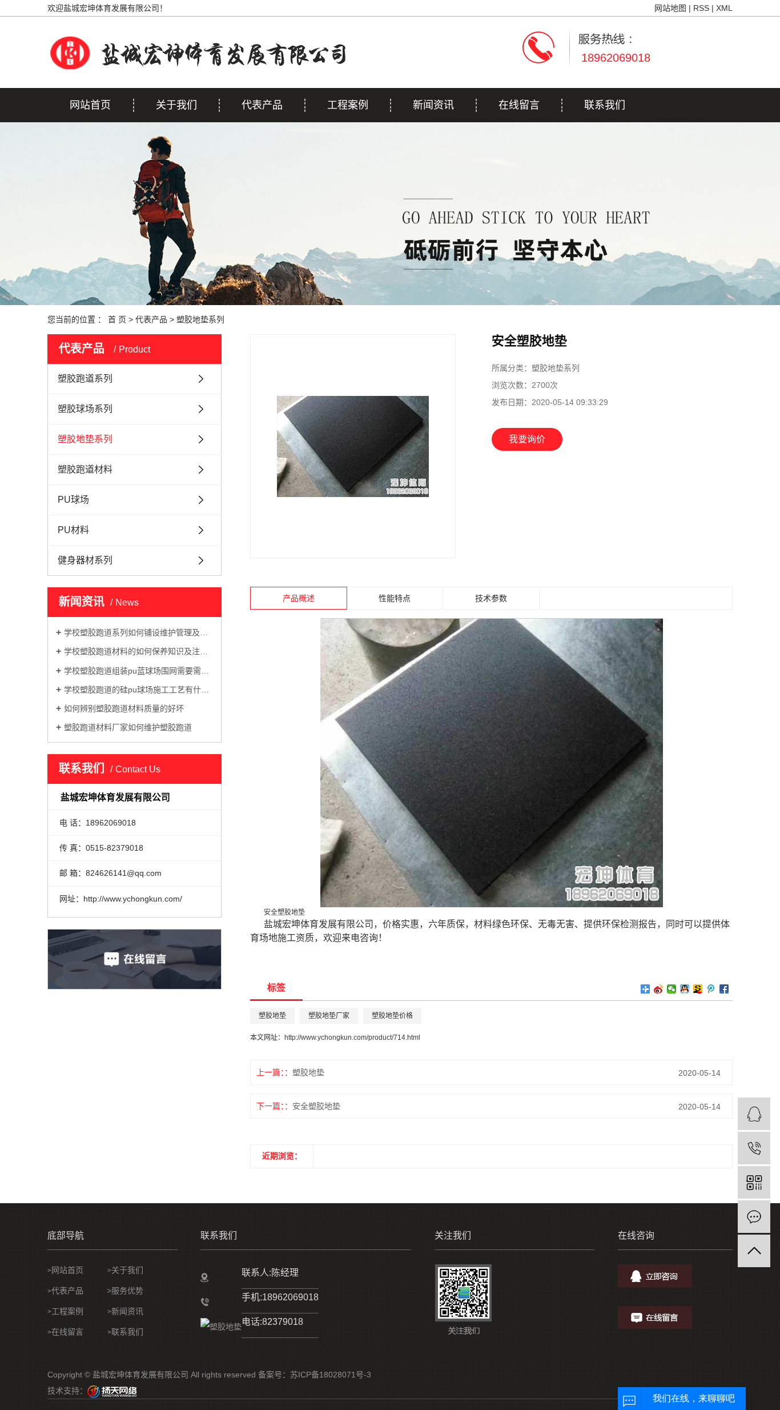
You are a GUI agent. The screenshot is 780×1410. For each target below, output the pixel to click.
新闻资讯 (433, 105)
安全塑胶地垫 (316, 1106)
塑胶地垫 (272, 1016)
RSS (701, 8)
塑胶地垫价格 (392, 1016)
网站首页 (90, 105)
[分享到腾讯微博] (711, 989)
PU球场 (73, 499)
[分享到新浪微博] (659, 989)
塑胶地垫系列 (200, 319)
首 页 (117, 319)
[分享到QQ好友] (685, 989)
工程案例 (347, 105)
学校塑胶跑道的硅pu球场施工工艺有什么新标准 (138, 689)
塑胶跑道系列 (85, 378)
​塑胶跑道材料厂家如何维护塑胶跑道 (128, 727)
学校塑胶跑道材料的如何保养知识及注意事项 (138, 651)
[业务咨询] (754, 1113)
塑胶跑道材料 (85, 469)
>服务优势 (122, 1290)
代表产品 (262, 105)
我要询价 (527, 439)
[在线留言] (754, 1216)
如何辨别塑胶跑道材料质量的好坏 (124, 708)
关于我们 (176, 105)
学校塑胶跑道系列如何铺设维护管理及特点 (138, 632)
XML (724, 8)
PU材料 (73, 530)
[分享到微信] (672, 989)
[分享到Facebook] (724, 989)
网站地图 (670, 8)
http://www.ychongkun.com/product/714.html (352, 1038)
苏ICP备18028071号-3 (330, 1374)
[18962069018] (754, 1148)
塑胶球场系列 (85, 409)
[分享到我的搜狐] (698, 989)
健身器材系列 (85, 560)
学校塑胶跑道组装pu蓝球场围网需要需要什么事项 (138, 670)
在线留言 (519, 105)
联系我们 (604, 105)
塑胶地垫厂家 (328, 1016)
